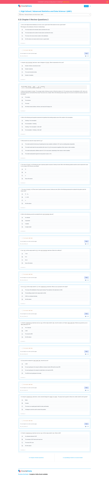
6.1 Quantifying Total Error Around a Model (72, 457)
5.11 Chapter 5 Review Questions (36, 457)
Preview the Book (23, 474)
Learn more (66, 2)
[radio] (54, 29)
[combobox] (54, 14)
